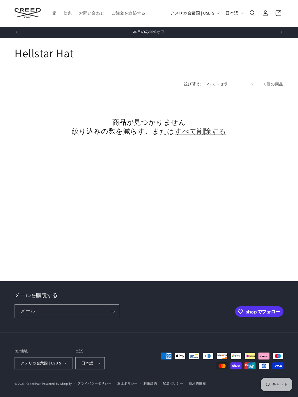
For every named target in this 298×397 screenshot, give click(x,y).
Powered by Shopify (57, 384)
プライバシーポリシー (94, 383)
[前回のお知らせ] (16, 32)
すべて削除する (200, 131)
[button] (252, 13)
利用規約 (150, 383)
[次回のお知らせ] (281, 32)
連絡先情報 (197, 383)
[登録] (112, 311)
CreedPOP (33, 384)
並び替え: (192, 84)
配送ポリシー (173, 383)
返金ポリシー (127, 383)
